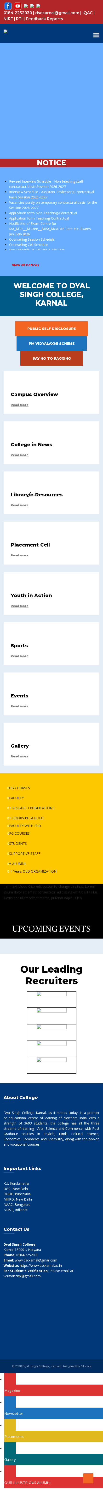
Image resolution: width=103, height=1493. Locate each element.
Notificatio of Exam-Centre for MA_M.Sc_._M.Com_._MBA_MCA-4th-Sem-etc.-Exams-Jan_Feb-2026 (50, 225)
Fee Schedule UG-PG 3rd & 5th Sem (37, 247)
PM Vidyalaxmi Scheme (51, 343)
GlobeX (86, 1366)
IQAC (87, 13)
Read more (20, 405)
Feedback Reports (44, 19)
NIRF (8, 19)
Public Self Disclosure (51, 329)
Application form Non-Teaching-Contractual (43, 210)
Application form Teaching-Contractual (39, 215)
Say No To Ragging (52, 358)
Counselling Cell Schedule (28, 241)
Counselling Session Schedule (32, 236)
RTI (19, 19)
